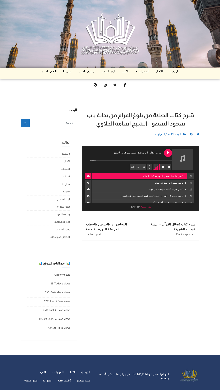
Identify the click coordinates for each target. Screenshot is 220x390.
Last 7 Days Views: (59, 301)
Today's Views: (61, 283)
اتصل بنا (67, 71)
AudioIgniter (146, 207)
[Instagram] (105, 85)
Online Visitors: (61, 274)
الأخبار (159, 71)
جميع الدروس (63, 229)
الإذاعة (66, 191)
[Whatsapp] (95, 85)
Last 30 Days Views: (59, 310)
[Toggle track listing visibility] (132, 167)
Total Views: (63, 327)
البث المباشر (108, 71)
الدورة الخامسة (174, 134)
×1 (138, 167)
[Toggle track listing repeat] (143, 167)
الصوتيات (144, 71)
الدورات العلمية (62, 221)
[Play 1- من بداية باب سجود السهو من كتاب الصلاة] (168, 153)
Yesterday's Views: (59, 292)
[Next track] (163, 167)
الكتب (125, 71)
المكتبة (66, 176)
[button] (88, 176)
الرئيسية (174, 71)
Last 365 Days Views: (58, 319)
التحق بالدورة (49, 71)
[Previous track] (168, 167)
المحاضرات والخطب (59, 237)
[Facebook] (125, 85)
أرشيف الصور (87, 71)
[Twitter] (115, 85)
